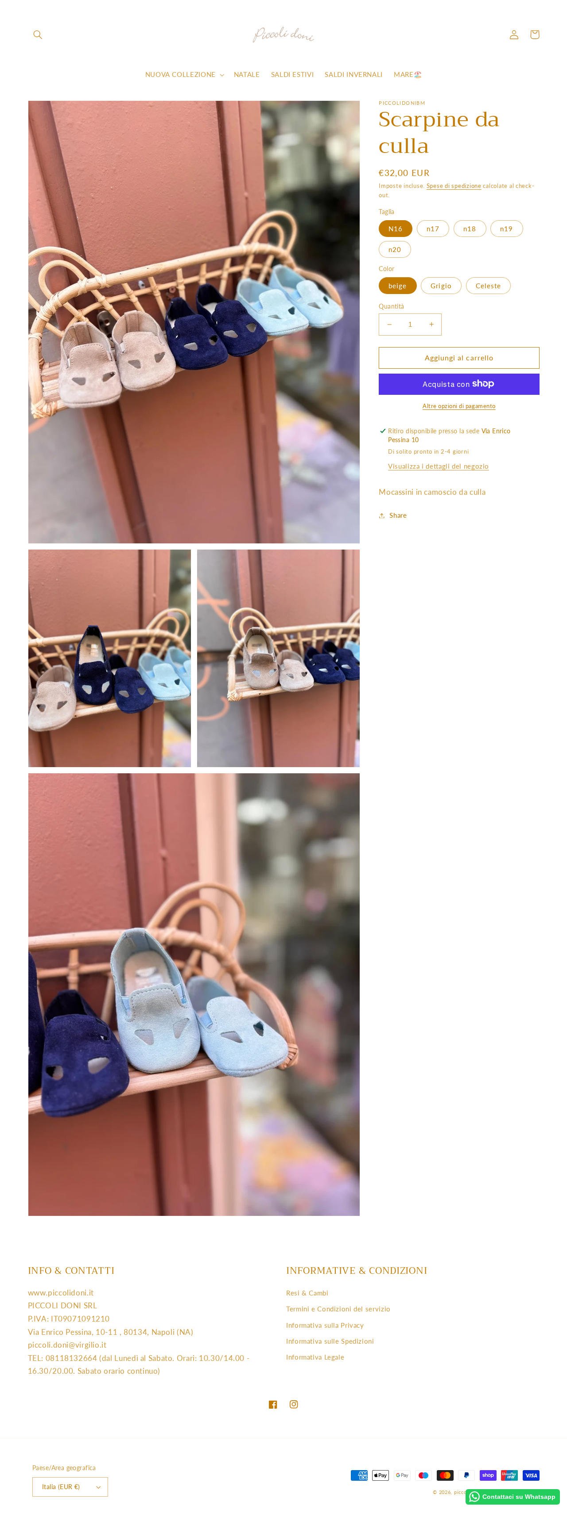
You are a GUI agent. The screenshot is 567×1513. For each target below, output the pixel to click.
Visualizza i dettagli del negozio (438, 466)
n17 (433, 228)
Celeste (488, 285)
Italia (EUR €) (61, 1486)
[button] (38, 34)
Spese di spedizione (454, 186)
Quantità (391, 305)
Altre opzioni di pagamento (459, 405)
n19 (506, 228)
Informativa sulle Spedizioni (330, 1341)
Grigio (441, 285)
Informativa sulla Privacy (325, 1325)
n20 (394, 249)
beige (397, 285)
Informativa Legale (315, 1357)
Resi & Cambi (307, 1293)
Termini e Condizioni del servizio (338, 1309)
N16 (395, 228)
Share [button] (398, 515)
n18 (469, 228)
